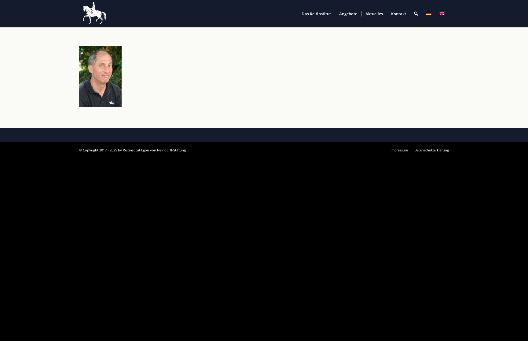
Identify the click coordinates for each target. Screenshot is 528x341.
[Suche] (416, 13)
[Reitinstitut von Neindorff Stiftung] (94, 13)
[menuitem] (316, 13)
